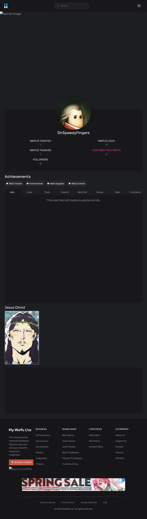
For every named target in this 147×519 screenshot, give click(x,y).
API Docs (120, 458)
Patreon (120, 446)
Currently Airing (70, 463)
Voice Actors (42, 440)
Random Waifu (96, 446)
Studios (39, 452)
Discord (119, 452)
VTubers (40, 463)
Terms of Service (47, 502)
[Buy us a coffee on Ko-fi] (21, 469)
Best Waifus (68, 435)
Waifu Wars (94, 435)
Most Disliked (68, 446)
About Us (120, 435)
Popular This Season (72, 458)
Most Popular (68, 440)
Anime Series (42, 446)
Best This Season (70, 452)
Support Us (121, 440)
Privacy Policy (67, 502)
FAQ (105, 502)
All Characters (43, 435)
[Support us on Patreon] (21, 462)
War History (94, 440)
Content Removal (89, 502)
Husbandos (41, 458)
